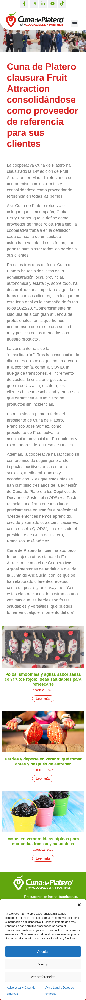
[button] (79, 904)
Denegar (43, 964)
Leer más (43, 699)
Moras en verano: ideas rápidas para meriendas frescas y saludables (43, 841)
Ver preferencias (43, 977)
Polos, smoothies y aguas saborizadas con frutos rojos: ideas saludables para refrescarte (43, 679)
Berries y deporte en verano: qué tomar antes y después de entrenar (43, 761)
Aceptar (43, 951)
